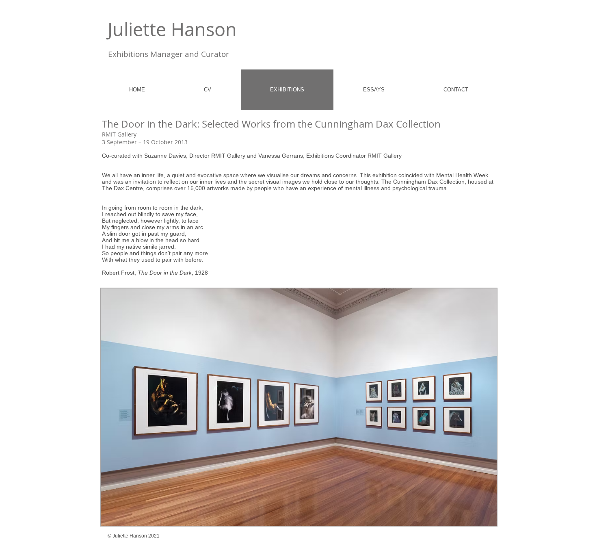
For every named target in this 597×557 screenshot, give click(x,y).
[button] (299, 407)
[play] (477, 519)
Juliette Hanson (172, 29)
